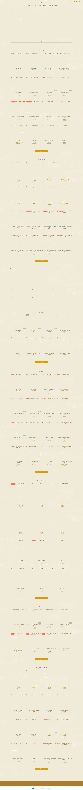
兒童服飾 (29, 5)
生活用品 (45, 5)
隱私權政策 (33, 788)
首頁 (25, 5)
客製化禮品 (51, 5)
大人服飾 (34, 5)
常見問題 (56, 5)
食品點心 (40, 5)
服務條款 (29, 788)
